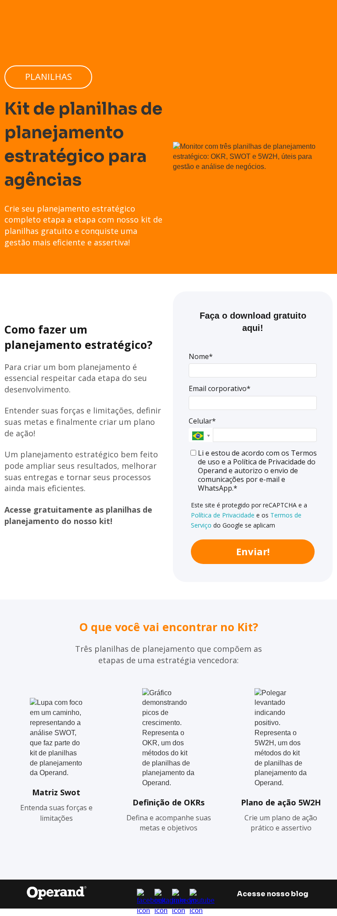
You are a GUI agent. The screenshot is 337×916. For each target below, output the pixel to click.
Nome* (201, 356)
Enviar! (253, 551)
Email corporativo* (220, 388)
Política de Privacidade (223, 515)
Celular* (202, 421)
